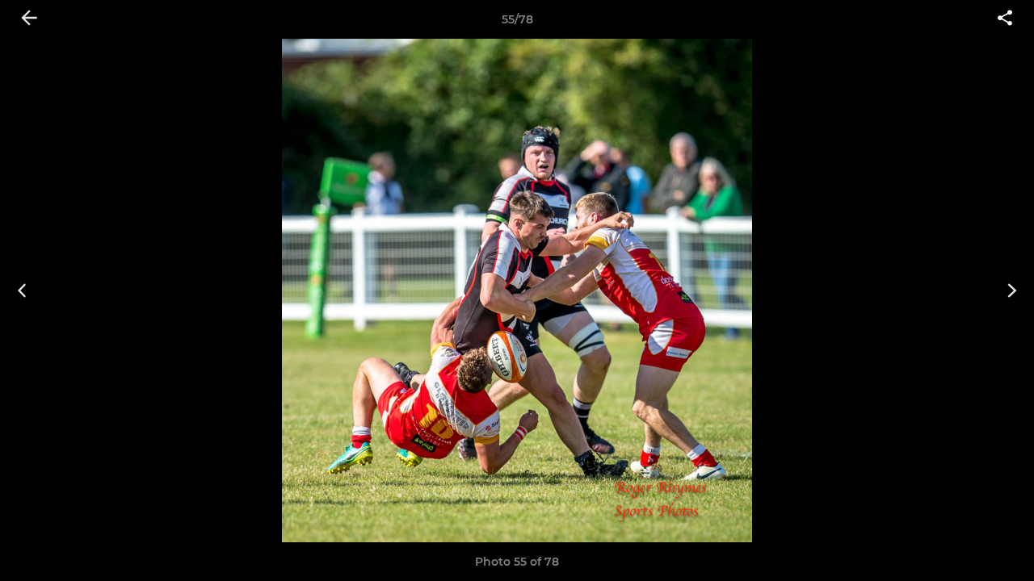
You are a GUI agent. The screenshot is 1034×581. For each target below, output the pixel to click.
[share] (1005, 19)
